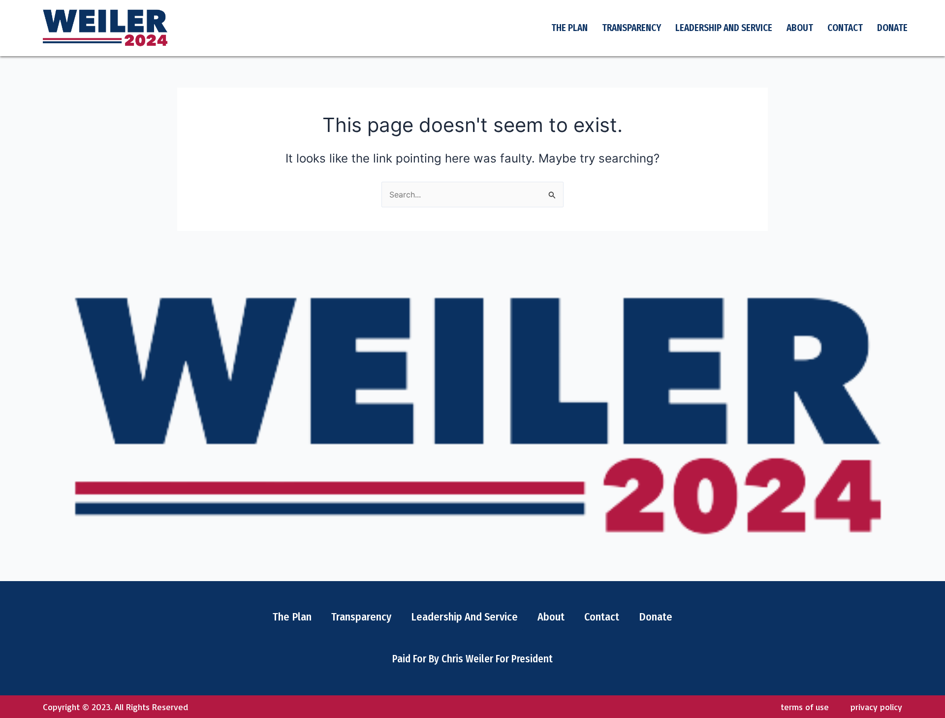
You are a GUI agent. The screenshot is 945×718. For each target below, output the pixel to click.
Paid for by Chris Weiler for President (472, 659)
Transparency (631, 27)
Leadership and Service (723, 27)
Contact (845, 27)
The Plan (569, 27)
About (800, 27)
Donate (892, 27)
